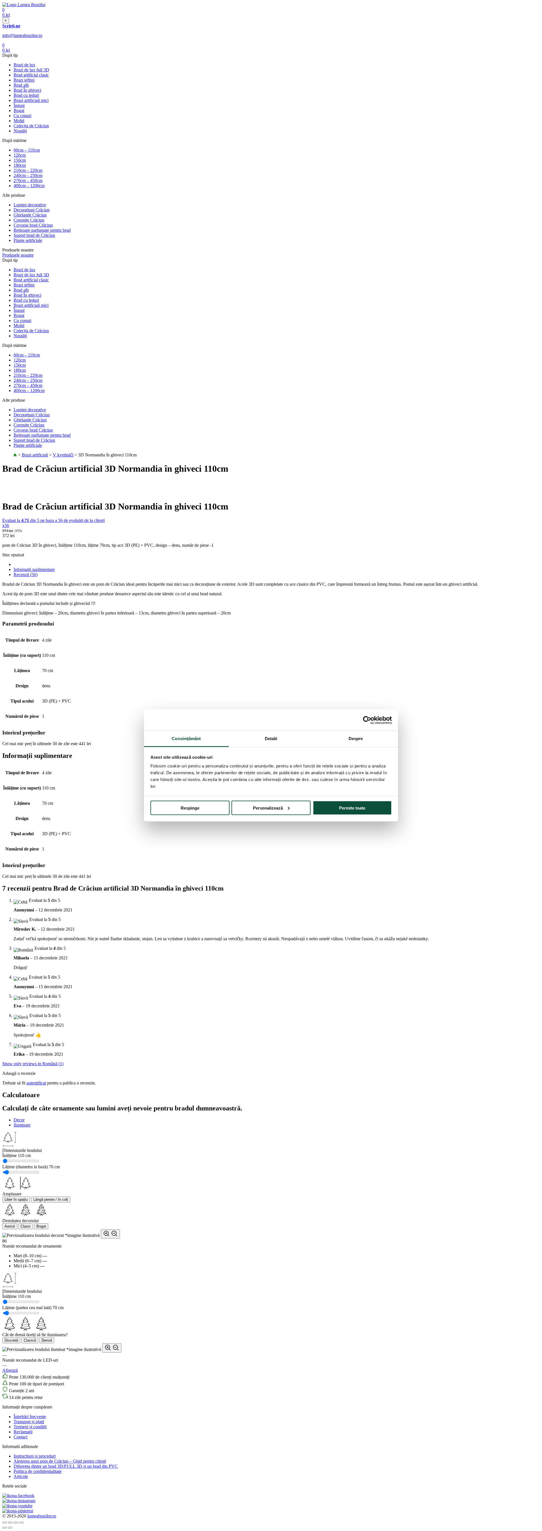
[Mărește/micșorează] (21, 1522)
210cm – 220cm (28, 170)
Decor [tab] (19, 1119)
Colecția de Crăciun (31, 125)
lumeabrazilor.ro (41, 1515)
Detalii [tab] (271, 738)
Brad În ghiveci (27, 90)
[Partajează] (10, 1522)
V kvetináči (63, 454)
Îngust (19, 105)
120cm (20, 155)
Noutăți (20, 130)
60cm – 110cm (27, 150)
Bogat (19, 110)
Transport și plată (29, 1421)
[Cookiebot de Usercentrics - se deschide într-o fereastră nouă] (367, 720)
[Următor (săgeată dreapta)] (10, 1527)
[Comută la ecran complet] (16, 1522)
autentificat (36, 1083)
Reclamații (23, 1431)
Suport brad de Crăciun (34, 235)
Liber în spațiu (16, 1199)
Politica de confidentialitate (38, 1471)
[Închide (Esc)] (4, 1522)
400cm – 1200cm (29, 185)
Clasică (30, 1340)
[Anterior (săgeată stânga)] (4, 1527)
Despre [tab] (356, 738)
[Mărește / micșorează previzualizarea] (110, 1234)
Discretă (11, 1340)
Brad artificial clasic (31, 75)
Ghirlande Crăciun (30, 215)
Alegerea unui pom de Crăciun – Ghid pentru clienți (60, 1461)
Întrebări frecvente (30, 1416)
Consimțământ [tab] (186, 738)
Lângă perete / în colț (50, 1199)
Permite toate (352, 807)
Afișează (10, 1370)
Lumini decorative (30, 204)
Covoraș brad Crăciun (33, 225)
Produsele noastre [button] (18, 255)
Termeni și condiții (30, 1426)
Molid (19, 120)
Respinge (190, 807)
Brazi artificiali (35, 454)
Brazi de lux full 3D (31, 69)
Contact (20, 1436)
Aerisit (10, 1226)
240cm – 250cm (28, 175)
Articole (21, 1476)
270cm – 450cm (28, 180)
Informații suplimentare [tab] (34, 569)
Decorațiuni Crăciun (32, 209)
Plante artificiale (28, 240)
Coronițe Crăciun (29, 220)
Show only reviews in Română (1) (33, 1063)
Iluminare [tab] (22, 1125)
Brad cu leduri (26, 95)
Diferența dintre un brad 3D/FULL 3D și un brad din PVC (66, 1466)
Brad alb (21, 85)
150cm (20, 160)
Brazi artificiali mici (31, 100)
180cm (20, 165)
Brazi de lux (24, 64)
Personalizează (268, 807)
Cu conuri (22, 115)
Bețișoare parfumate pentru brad (42, 230)
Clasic (26, 1226)
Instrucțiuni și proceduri (35, 1456)
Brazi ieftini (24, 80)
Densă (46, 1340)
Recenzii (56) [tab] (26, 574)
